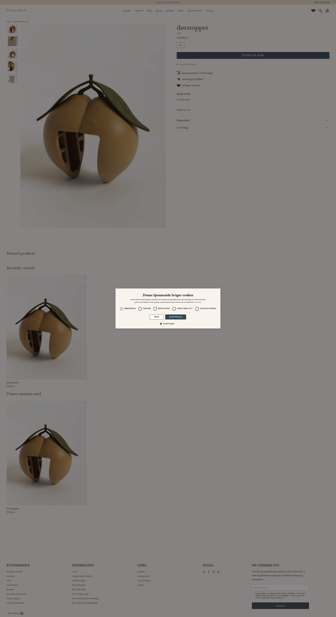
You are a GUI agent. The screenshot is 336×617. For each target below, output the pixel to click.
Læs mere (197, 302)
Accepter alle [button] (175, 317)
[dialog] (168, 308)
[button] (168, 323)
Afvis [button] (156, 317)
